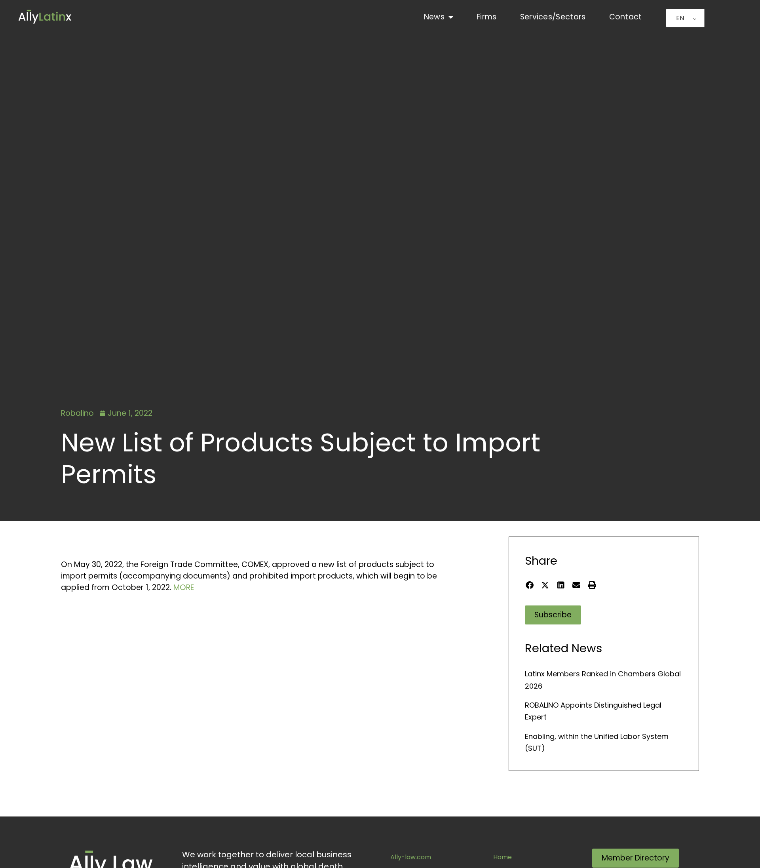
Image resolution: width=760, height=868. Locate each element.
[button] (529, 585)
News (434, 16)
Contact (625, 16)
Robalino (77, 413)
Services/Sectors (553, 16)
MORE (183, 587)
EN (680, 18)
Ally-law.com (410, 857)
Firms (487, 16)
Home (502, 857)
